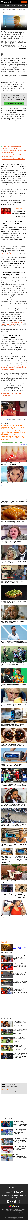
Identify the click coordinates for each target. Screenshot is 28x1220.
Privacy (16, 1212)
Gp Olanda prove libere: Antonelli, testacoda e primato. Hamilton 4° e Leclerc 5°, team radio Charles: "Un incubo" (14, 432)
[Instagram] (19, 1202)
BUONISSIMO (14, 1210)
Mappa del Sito (22, 1195)
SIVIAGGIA (24, 1209)
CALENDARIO (5, 5)
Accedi (24, 2)
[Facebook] (8, 1202)
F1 (3, 12)
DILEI (20, 1209)
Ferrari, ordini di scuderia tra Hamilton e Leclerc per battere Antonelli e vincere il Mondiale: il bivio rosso (12, 427)
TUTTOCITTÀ (15, 1209)
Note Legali (11, 1212)
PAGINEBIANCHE (9, 1209)
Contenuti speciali (6, 1195)
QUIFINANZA (8, 1210)
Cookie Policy (21, 1212)
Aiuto (19, 1213)
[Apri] (2, 2)
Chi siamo (5, 1212)
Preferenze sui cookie (12, 1213)
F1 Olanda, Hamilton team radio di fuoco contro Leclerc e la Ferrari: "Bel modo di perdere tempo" (13, 437)
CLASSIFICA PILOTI (16, 5)
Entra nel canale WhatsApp (15, 103)
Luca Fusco (7, 54)
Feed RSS (11, 1197)
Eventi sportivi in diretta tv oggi (10, 1091)
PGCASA (4, 1209)
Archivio (16, 1197)
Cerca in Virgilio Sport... (13, 1192)
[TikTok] (15, 1202)
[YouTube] (11, 1202)
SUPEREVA (19, 1210)
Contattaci (15, 1195)
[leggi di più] (26, 54)
